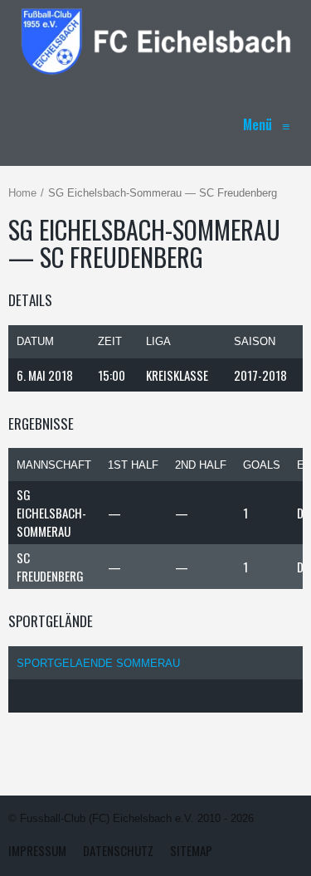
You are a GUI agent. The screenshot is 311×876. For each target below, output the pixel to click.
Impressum (37, 850)
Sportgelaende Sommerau (98, 663)
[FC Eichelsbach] (155, 41)
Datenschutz (118, 850)
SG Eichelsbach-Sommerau (51, 512)
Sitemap (191, 850)
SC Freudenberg (50, 566)
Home (22, 193)
